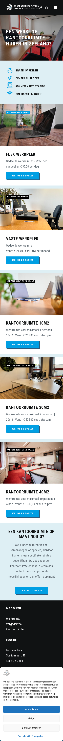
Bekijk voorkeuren (31, 727)
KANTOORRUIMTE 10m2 (27, 323)
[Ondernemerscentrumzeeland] (22, 8)
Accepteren (31, 709)
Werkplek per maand (17, 197)
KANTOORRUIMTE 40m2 (27, 492)
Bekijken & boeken (23, 176)
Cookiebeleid (24, 736)
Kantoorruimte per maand (20, 281)
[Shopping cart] (45, 7)
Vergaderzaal (14, 624)
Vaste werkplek (22, 238)
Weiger (31, 718)
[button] (55, 7)
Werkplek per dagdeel (18, 112)
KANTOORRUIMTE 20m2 (27, 407)
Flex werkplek (20, 154)
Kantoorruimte (15, 629)
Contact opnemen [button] (31, 590)
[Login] (39, 7)
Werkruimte (13, 618)
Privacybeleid (38, 736)
